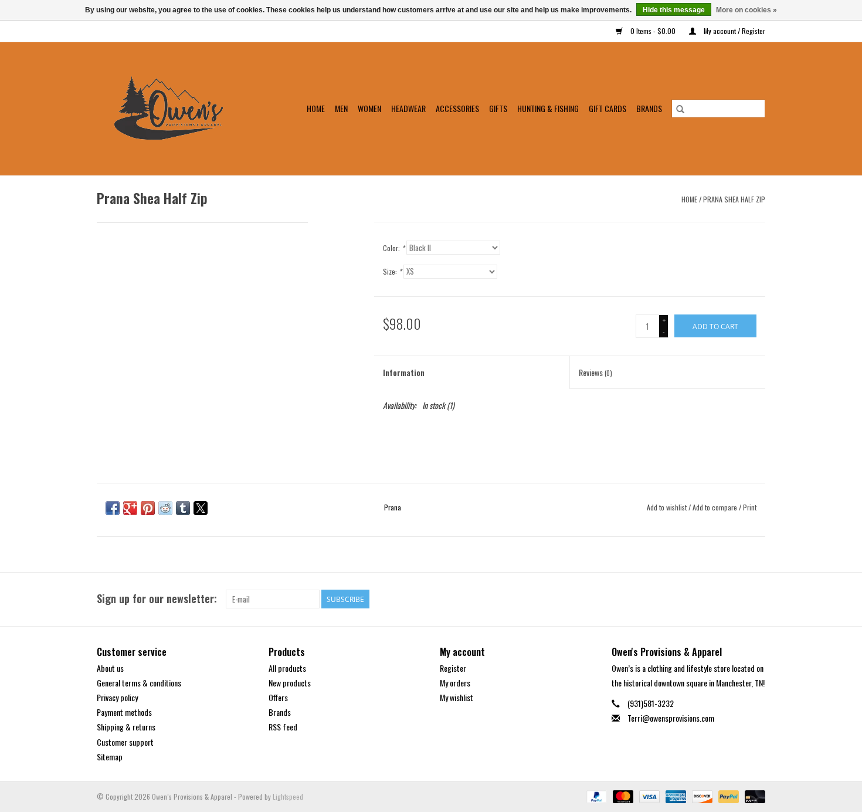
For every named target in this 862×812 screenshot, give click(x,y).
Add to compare (716, 507)
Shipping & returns (126, 726)
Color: (394, 248)
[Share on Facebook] (113, 508)
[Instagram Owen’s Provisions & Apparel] (755, 599)
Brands (649, 108)
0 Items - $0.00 (653, 31)
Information (404, 372)
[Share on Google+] (130, 508)
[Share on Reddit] (165, 508)
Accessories (457, 108)
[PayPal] (595, 795)
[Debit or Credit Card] (753, 795)
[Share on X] (201, 508)
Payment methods (124, 712)
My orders (455, 682)
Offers (278, 697)
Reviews (595, 372)
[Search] (680, 108)
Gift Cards (607, 108)
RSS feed (283, 726)
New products (290, 682)
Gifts (498, 108)
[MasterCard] (622, 795)
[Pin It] (148, 508)
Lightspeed (288, 796)
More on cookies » (746, 10)
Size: (392, 271)
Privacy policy (117, 697)
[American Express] (674, 795)
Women (369, 108)
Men (341, 108)
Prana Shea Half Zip (734, 199)
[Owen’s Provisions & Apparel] (176, 108)
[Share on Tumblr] (183, 508)
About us (110, 668)
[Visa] (648, 795)
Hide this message (674, 10)
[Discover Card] (701, 795)
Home (316, 108)
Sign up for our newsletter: (157, 599)
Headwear (408, 108)
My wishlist (456, 697)
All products (287, 668)
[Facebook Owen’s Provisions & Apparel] (735, 599)
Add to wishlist (667, 507)
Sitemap (110, 756)
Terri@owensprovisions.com (670, 718)
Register (453, 668)
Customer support (125, 742)
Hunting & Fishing (548, 108)
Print (749, 507)
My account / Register (733, 31)
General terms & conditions (139, 682)
